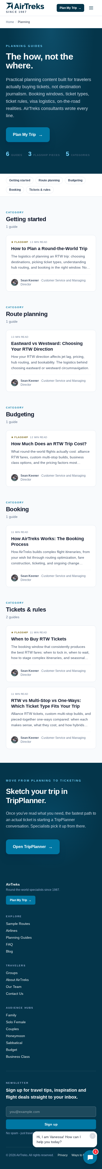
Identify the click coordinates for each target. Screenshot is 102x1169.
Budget (11, 1050)
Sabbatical (14, 1043)
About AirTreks (17, 980)
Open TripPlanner (33, 846)
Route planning (49, 180)
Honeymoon (15, 1036)
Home (10, 22)
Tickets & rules (40, 189)
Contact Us (14, 994)
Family (11, 1015)
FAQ (9, 944)
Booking (15, 189)
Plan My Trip (70, 8)
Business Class (18, 1057)
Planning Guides (19, 937)
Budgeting (75, 180)
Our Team (14, 987)
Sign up (51, 1124)
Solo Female (16, 1022)
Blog (9, 951)
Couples (12, 1029)
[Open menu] (91, 8)
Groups (12, 973)
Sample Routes (18, 924)
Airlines (11, 931)
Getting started (19, 180)
